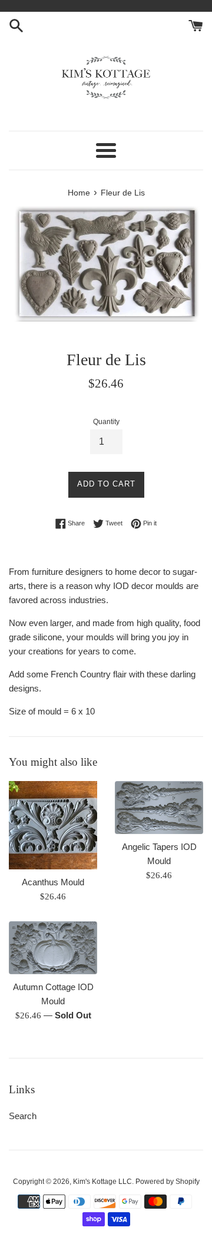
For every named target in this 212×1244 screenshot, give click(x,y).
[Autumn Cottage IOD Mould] (53, 947)
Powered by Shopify (167, 1181)
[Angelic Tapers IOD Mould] (159, 807)
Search (23, 1116)
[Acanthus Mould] (53, 825)
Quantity (106, 422)
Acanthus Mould (53, 882)
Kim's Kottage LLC (102, 1181)
